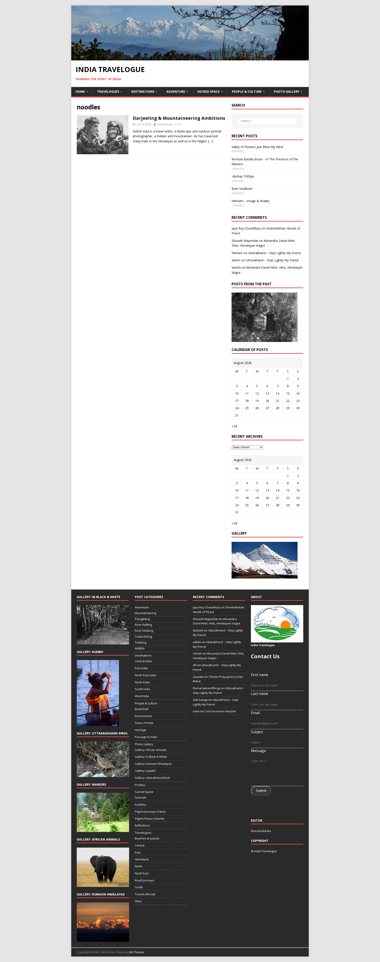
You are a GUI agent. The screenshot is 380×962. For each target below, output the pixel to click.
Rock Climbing (144, 631)
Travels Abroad (145, 894)
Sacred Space (208, 91)
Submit (261, 790)
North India (142, 682)
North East (142, 873)
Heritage (140, 730)
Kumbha (140, 804)
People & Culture (247, 91)
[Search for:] (267, 121)
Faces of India (144, 723)
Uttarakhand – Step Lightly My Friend (274, 253)
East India (141, 668)
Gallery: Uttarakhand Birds (152, 778)
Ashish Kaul (164, 124)
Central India (143, 661)
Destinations (142, 91)
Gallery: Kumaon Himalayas (153, 764)
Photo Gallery (286, 91)
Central (139, 845)
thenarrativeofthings (207, 688)
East (138, 852)
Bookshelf (141, 709)
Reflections (142, 825)
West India (142, 696)
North (138, 866)
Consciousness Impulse (220, 711)
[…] (210, 141)
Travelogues (108, 91)
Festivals (140, 797)
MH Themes (136, 952)
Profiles (140, 785)
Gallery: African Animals (150, 750)
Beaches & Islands (147, 838)
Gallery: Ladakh (145, 771)
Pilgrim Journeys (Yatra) (150, 812)
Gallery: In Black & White (151, 757)
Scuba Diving (143, 636)
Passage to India (146, 737)
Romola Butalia (261, 831)
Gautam (198, 677)
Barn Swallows (242, 188)
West (138, 901)
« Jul (234, 426)
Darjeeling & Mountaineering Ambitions (179, 118)
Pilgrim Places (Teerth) (149, 819)
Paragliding (142, 619)
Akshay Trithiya (243, 176)
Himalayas (142, 859)
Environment (143, 716)
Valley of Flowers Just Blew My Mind (257, 147)
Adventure (175, 91)
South (139, 887)
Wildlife (140, 648)
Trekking (140, 642)
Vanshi (236, 267)
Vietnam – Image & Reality (250, 201)
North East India (145, 675)
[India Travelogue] (190, 58)
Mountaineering (145, 613)
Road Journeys (144, 880)
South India (142, 689)
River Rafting (143, 625)
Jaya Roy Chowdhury (246, 228)
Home (80, 91)
